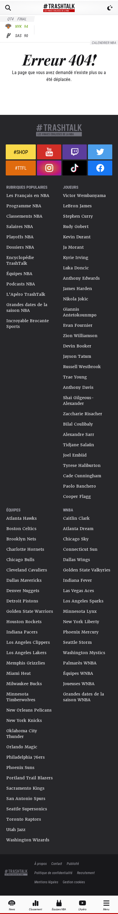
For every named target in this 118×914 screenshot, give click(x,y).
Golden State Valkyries (86, 570)
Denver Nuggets (22, 590)
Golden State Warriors (29, 611)
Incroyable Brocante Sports (27, 323)
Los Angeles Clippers (28, 642)
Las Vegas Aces (78, 590)
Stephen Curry (78, 216)
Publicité (73, 863)
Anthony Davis (78, 387)
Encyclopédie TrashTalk (20, 260)
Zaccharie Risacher (82, 413)
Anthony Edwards (81, 278)
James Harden (77, 288)
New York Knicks (24, 720)
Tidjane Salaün (78, 444)
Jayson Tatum (77, 356)
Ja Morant (73, 247)
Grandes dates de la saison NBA (26, 307)
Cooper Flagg (77, 496)
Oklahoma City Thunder (21, 733)
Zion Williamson (80, 335)
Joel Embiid (74, 455)
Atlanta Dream (78, 528)
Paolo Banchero (79, 486)
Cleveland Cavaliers (26, 570)
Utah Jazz (15, 829)
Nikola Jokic (75, 299)
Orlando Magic (21, 746)
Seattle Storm (77, 642)
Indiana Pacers (22, 632)
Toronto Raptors (23, 819)
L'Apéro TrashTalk (25, 294)
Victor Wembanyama (84, 195)
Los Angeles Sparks (83, 601)
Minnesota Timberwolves (20, 696)
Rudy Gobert (75, 226)
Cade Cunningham (82, 475)
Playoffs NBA (20, 236)
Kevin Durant (77, 236)
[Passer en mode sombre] (110, 8)
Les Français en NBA (27, 195)
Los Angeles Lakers (26, 652)
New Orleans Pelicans (29, 710)
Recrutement (86, 872)
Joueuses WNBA (79, 683)
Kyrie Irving (75, 257)
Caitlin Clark (76, 518)
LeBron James (77, 205)
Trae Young (75, 377)
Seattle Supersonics (26, 808)
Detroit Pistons (22, 601)
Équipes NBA (19, 273)
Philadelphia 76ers (25, 757)
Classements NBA (24, 216)
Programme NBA (23, 205)
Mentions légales (46, 882)
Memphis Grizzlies (25, 663)
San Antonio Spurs (25, 798)
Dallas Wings (76, 559)
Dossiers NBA (20, 247)
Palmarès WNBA (80, 663)
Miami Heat (18, 673)
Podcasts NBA (20, 284)
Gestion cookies (74, 882)
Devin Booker (77, 346)
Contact (56, 863)
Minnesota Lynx (80, 611)
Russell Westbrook (82, 366)
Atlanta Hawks (21, 518)
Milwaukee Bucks (24, 683)
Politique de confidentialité (53, 872)
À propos (40, 863)
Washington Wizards (27, 839)
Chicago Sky (75, 539)
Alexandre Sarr (78, 434)
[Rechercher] (8, 8)
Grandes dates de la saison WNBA (83, 696)
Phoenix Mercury (81, 632)
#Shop (20, 151)
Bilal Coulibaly (78, 424)
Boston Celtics (21, 528)
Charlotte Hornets (25, 549)
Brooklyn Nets (21, 539)
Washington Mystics (84, 652)
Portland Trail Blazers (29, 777)
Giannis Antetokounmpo (80, 312)
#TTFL (21, 168)
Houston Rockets (24, 621)
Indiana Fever (77, 580)
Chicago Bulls (20, 559)
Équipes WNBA (78, 673)
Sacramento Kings (25, 788)
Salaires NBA (19, 226)
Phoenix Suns (20, 767)
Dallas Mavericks (24, 580)
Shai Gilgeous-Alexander (78, 400)
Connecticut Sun (80, 549)
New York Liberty (81, 621)
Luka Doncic (76, 267)
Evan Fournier (78, 325)
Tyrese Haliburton (82, 465)
